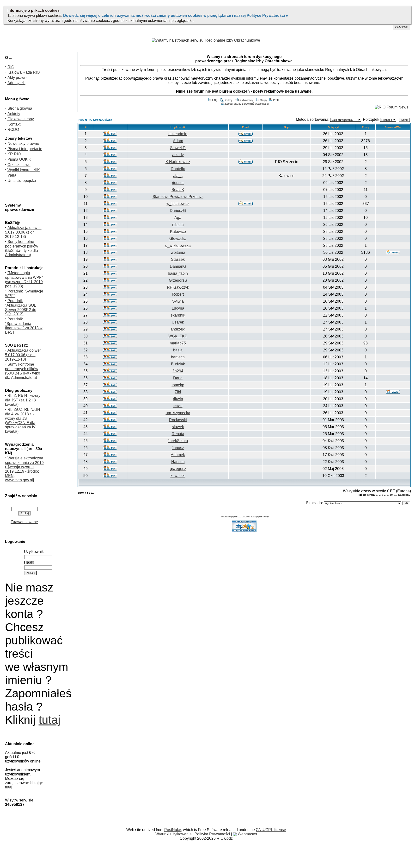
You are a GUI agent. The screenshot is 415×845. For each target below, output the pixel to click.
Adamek (178, 455)
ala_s (178, 176)
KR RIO (14, 154)
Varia (11, 175)
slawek (178, 427)
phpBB (234, 516)
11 (395, 494)
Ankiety (13, 114)
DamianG (178, 266)
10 (391, 494)
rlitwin (178, 399)
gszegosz (178, 469)
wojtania (178, 252)
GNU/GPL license (271, 830)
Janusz (178, 448)
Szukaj (228, 100)
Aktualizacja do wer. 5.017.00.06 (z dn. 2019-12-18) (23, 232)
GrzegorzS (178, 280)
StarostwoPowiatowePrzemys (178, 197)
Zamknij (401, 27)
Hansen (178, 462)
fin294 (178, 371)
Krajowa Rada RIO (23, 72)
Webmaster (247, 834)
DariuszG (178, 211)
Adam (178, 141)
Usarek (178, 322)
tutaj (50, 719)
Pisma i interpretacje (24, 149)
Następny (404, 494)
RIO (10, 67)
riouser (178, 183)
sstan (178, 406)
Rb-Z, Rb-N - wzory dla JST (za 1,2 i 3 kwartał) (22, 400)
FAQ (214, 100)
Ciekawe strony (20, 119)
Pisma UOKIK (19, 159)
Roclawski (178, 420)
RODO (13, 129)
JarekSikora (178, 441)
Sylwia (178, 301)
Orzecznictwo (19, 165)
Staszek (178, 259)
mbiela (178, 224)
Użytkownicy (245, 100)
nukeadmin (177, 134)
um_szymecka (178, 413)
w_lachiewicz (177, 204)
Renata (178, 434)
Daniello (178, 169)
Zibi (178, 392)
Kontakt (13, 124)
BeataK (177, 190)
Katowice (178, 231)
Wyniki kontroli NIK (23, 170)
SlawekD (178, 148)
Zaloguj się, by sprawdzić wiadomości (247, 103)
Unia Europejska (21, 180)
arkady (178, 155)
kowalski (178, 476)
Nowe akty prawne (23, 143)
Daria (178, 378)
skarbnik (178, 315)
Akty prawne (18, 78)
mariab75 (178, 343)
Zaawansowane (24, 522)
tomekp (178, 385)
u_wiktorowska (178, 245)
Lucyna (178, 308)
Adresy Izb (16, 83)
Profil (276, 100)
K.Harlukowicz (177, 162)
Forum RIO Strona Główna (95, 119)
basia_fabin (178, 273)
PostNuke (172, 830)
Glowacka (177, 238)
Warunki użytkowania (173, 834)
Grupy (263, 100)
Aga (177, 218)
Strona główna (19, 108)
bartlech (178, 357)
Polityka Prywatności (212, 834)
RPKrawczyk (178, 287)
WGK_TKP (177, 336)
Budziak (178, 364)
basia (178, 350)
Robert (178, 294)
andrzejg (178, 329)
